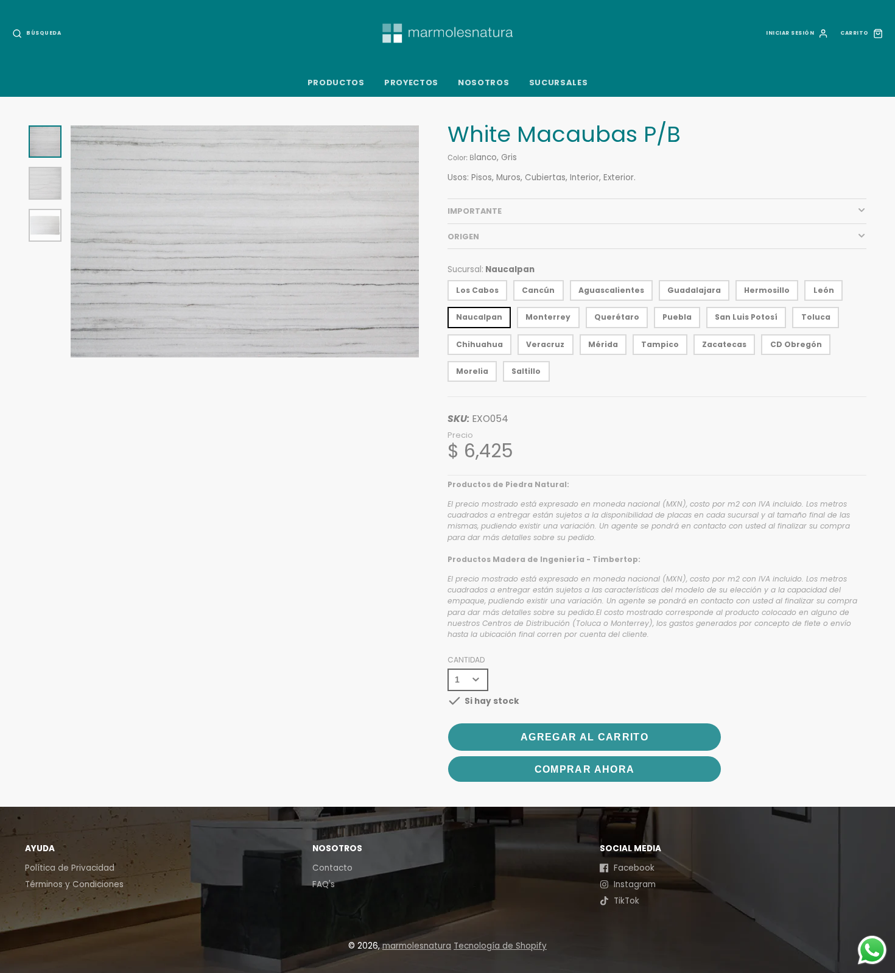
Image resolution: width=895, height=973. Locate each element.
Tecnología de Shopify (500, 946)
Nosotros (483, 82)
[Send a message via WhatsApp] (872, 950)
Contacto (332, 868)
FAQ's (323, 884)
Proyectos (411, 82)
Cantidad (466, 660)
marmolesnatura (416, 946)
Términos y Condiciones (74, 884)
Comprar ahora (585, 769)
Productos (336, 82)
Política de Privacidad (69, 868)
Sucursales (558, 82)
